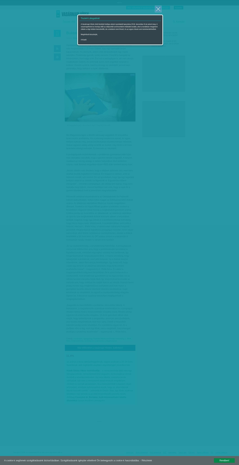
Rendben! (224, 460)
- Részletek (146, 460)
